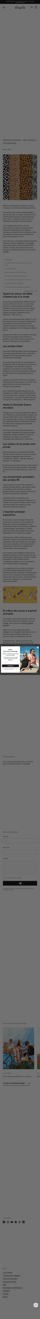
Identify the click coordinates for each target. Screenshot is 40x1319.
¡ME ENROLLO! (10, 665)
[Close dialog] (38, 647)
